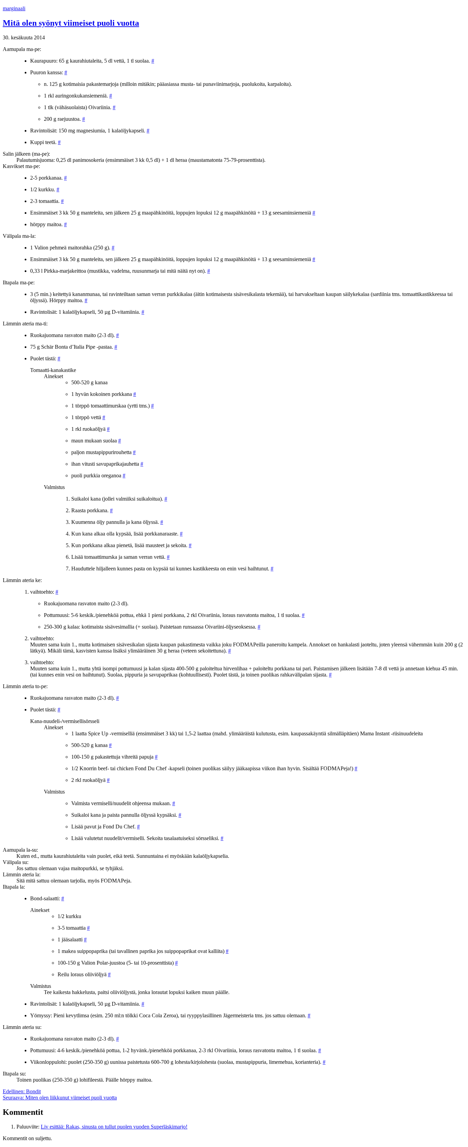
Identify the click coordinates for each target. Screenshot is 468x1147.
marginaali (14, 8)
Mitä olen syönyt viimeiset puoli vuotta (71, 22)
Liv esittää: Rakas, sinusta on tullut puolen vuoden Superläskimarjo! (114, 1127)
